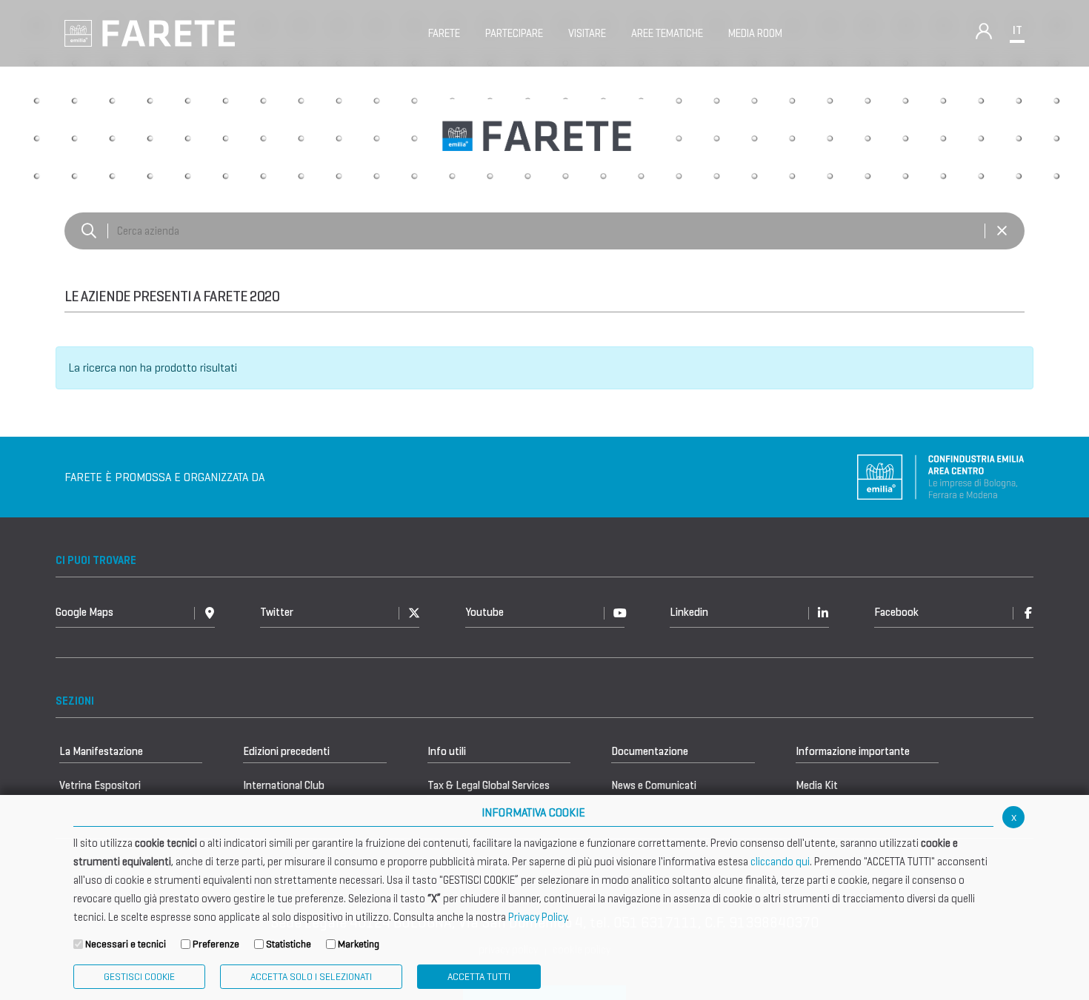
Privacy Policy (537, 917)
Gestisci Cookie (139, 976)
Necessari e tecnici (125, 944)
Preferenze (216, 944)
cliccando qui (780, 861)
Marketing (358, 944)
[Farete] (149, 32)
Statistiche (288, 944)
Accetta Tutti (478, 976)
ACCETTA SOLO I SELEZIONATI (311, 976)
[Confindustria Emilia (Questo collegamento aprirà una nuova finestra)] (941, 476)
